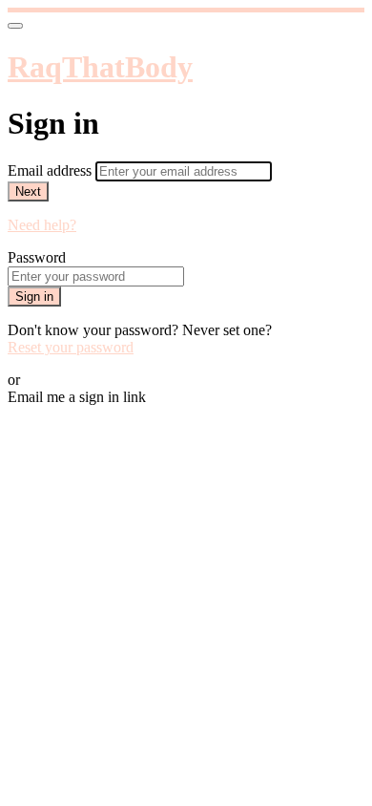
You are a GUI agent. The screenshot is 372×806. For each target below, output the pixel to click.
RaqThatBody (100, 67)
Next (28, 191)
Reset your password (71, 347)
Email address (51, 170)
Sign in (34, 296)
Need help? (42, 225)
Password (37, 257)
